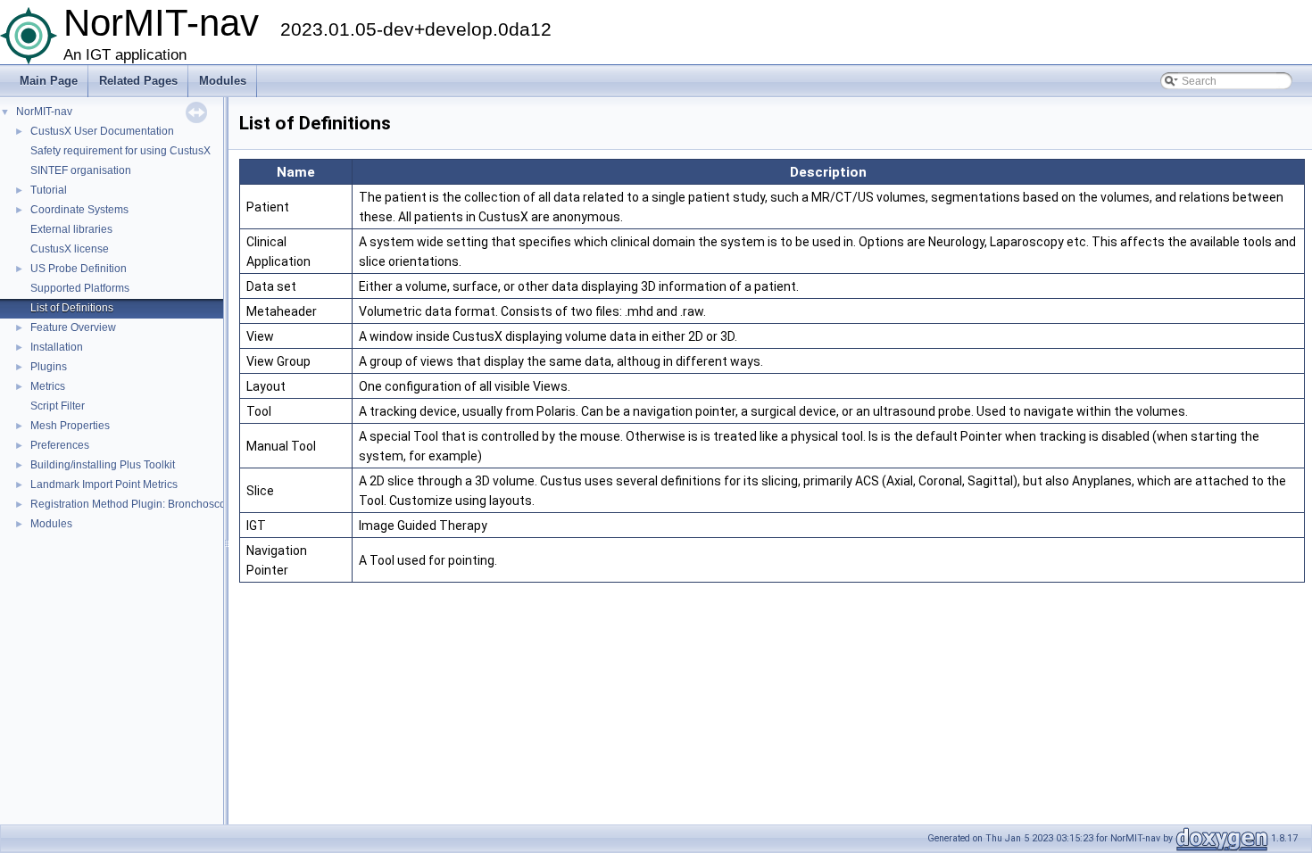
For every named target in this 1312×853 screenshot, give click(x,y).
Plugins (48, 366)
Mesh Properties (70, 425)
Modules (222, 80)
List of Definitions (71, 308)
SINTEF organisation (80, 170)
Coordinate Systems (79, 209)
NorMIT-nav (44, 111)
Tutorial (48, 190)
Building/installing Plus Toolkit (102, 465)
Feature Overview (73, 327)
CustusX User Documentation (102, 131)
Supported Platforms (79, 288)
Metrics (47, 386)
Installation (56, 347)
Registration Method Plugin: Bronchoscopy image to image (172, 504)
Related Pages (138, 80)
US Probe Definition (78, 268)
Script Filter (57, 406)
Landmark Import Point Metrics (104, 484)
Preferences (59, 445)
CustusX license (69, 249)
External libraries (71, 229)
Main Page (49, 80)
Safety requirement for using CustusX (120, 151)
